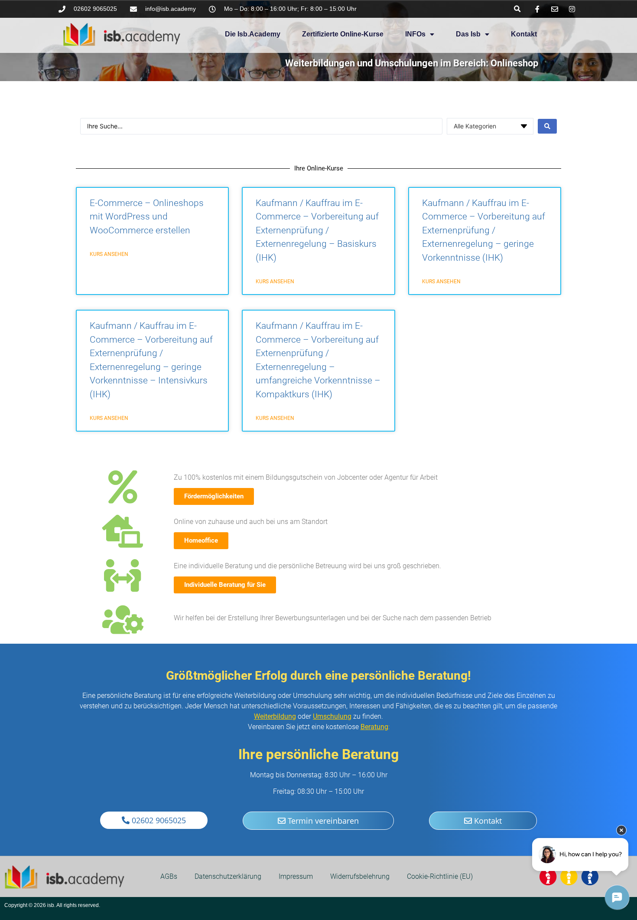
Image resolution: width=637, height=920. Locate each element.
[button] (517, 9)
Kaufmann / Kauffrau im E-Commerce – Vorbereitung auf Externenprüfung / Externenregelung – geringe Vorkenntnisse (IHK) (483, 230)
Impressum (296, 876)
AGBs (168, 876)
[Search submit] (547, 126)
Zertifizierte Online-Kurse (343, 34)
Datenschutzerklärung (228, 876)
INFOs (415, 34)
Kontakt (524, 34)
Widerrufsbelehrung (360, 876)
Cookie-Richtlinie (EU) (440, 876)
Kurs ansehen (109, 254)
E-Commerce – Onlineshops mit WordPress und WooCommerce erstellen (147, 217)
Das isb (468, 34)
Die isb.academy (252, 34)
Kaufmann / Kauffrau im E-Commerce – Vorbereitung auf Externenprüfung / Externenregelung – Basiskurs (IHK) (317, 230)
